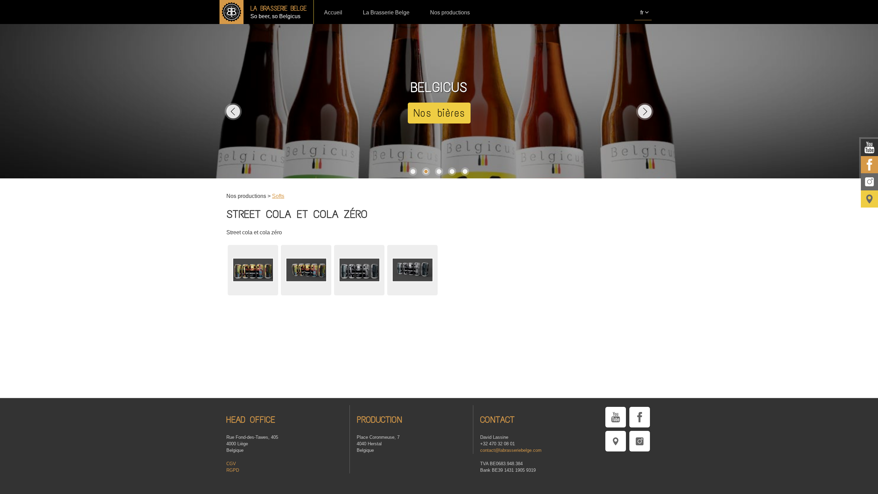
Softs (278, 196)
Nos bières (439, 113)
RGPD (232, 470)
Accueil (333, 12)
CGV (231, 463)
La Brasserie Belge (386, 12)
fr (641, 12)
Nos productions (450, 12)
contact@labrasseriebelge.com (511, 450)
